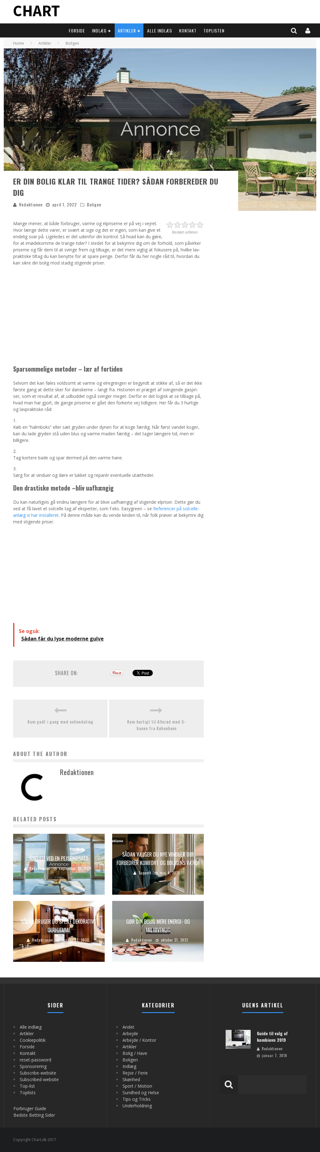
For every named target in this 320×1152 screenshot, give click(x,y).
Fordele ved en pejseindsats (58, 858)
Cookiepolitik (33, 1040)
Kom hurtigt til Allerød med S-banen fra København (156, 724)
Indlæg (99, 30)
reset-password (35, 1060)
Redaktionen (30, 204)
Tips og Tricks (136, 1099)
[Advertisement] (108, 314)
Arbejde (130, 1033)
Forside (77, 30)
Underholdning (137, 1106)
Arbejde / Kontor (139, 1040)
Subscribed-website (39, 1079)
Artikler (127, 30)
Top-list (27, 1086)
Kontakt (188, 30)
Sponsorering (33, 1066)
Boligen (94, 204)
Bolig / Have (134, 1053)
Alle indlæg (159, 30)
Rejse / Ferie (135, 1073)
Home (18, 43)
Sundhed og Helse (140, 1092)
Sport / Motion (137, 1086)
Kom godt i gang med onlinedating (60, 721)
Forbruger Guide (29, 1108)
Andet (128, 1027)
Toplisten (213, 30)
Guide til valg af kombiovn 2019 (272, 1036)
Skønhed (131, 1079)
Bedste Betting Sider (34, 1115)
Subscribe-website (38, 1073)
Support (145, 872)
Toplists (28, 1092)
